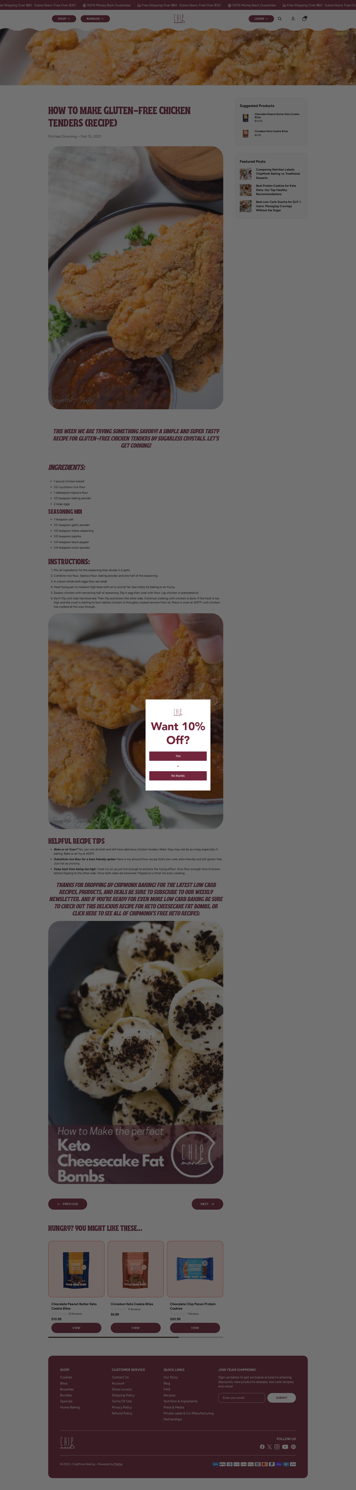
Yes (178, 756)
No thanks (178, 775)
